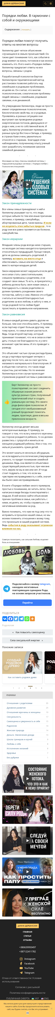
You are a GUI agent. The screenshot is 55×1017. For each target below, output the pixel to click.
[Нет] (51, 1008)
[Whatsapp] (26, 618)
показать (26, 29)
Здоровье (11, 753)
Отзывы (27, 940)
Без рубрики (13, 757)
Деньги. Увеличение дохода (20, 735)
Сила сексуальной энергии (25, 640)
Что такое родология (22, 677)
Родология (8, 625)
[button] (6, 667)
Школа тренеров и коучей (19, 739)
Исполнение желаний (17, 748)
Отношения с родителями (19, 703)
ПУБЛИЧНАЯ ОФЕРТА (17, 998)
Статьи (27, 936)
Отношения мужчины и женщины (23, 712)
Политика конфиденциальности (27, 992)
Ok (27, 1013)
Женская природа (15, 730)
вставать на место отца (27, 258)
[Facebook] (10, 618)
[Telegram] (21, 618)
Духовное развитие (16, 707)
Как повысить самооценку (30, 632)
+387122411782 (27, 951)
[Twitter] (15, 618)
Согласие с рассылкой (27, 987)
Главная (27, 931)
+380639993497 (27, 947)
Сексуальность (14, 716)
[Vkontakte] (4, 618)
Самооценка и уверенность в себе (23, 721)
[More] (32, 618)
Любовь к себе (14, 744)
